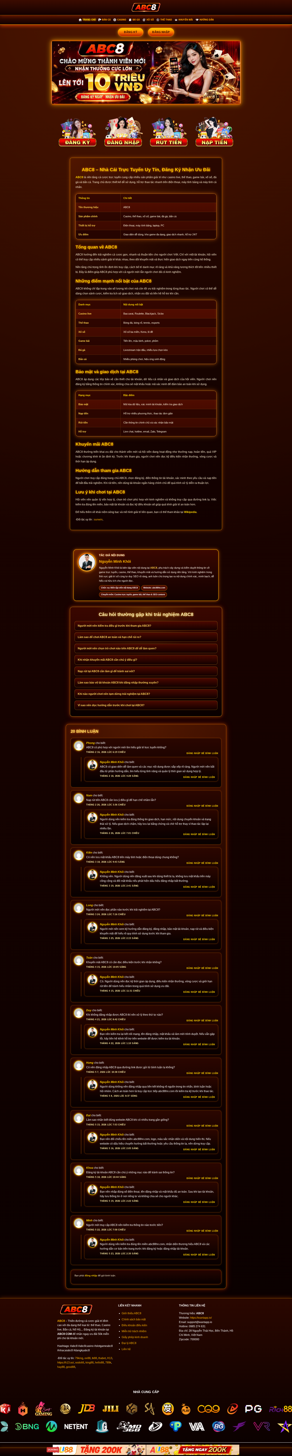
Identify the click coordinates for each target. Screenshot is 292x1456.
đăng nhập (91, 1275)
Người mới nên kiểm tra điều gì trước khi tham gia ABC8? (114, 625)
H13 (109, 1358)
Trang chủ (89, 19)
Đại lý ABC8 (129, 1343)
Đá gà (136, 19)
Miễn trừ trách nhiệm (134, 1331)
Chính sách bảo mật (134, 1319)
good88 (70, 1366)
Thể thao (166, 19)
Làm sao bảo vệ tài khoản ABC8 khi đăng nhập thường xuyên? (118, 682)
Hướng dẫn (207, 19)
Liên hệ (126, 1349)
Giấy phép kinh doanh (135, 1337)
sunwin (98, 519)
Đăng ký (130, 32)
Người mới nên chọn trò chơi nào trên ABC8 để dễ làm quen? (117, 648)
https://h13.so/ (65, 1362)
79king (79, 1358)
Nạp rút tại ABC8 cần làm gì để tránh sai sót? (106, 671)
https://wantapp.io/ (201, 1317)
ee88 (87, 1358)
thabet (102, 1358)
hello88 (99, 1362)
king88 (90, 1362)
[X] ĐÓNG (53, 1450)
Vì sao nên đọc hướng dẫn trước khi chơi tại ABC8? (111, 705)
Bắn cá (106, 19)
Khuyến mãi (186, 19)
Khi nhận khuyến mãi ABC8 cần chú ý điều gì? (107, 659)
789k (108, 1362)
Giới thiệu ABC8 (131, 1313)
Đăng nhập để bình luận (202, 753)
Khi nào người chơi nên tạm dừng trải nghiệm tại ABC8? (114, 693)
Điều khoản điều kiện (134, 1325)
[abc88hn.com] (146, 7)
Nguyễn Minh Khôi (115, 561)
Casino (121, 19)
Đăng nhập (161, 32)
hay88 (61, 1366)
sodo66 (79, 1362)
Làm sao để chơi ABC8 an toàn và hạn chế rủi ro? (109, 637)
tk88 (94, 1358)
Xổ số (150, 19)
